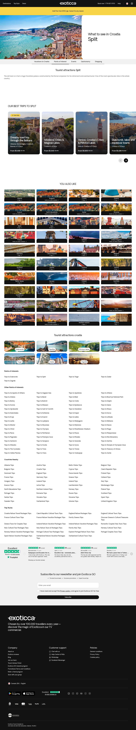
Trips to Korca (106, 413)
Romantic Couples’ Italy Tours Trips (114, 524)
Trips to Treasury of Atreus (110, 449)
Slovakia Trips (42, 497)
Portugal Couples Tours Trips (111, 532)
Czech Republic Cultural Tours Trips (49, 513)
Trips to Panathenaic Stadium (79, 429)
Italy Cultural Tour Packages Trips (16, 528)
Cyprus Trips (73, 469)
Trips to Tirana (74, 449)
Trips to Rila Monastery (109, 437)
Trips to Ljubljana (43, 421)
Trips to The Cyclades (12, 449)
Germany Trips (42, 477)
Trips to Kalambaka (11, 413)
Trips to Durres (9, 405)
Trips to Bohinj (9, 401)
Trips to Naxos (106, 425)
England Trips (41, 473)
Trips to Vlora (41, 453)
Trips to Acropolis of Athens (14, 393)
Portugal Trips (9, 493)
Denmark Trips (9, 473)
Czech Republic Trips (108, 469)
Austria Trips (41, 465)
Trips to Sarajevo (43, 441)
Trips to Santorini (10, 441)
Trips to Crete (74, 401)
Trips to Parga (106, 429)
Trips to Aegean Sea (44, 393)
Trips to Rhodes (74, 437)
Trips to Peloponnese (108, 433)
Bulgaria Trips (9, 469)
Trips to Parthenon (43, 433)
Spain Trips (105, 497)
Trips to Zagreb (9, 381)
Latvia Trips (41, 485)
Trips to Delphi (106, 401)
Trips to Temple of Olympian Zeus (113, 445)
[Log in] (132, 3)
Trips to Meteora (107, 421)
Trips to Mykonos (75, 425)
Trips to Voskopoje (75, 453)
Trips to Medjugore (75, 421)
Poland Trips (105, 489)
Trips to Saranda (75, 441)
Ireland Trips (73, 481)
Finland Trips (105, 473)
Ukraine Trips (73, 501)
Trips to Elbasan (42, 405)
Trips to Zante (106, 453)
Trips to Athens (106, 393)
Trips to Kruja (9, 417)
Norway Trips (73, 489)
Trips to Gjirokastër (11, 409)
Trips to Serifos (106, 441)
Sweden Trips (9, 501)
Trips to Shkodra (10, 445)
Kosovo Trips (9, 485)
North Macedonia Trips (12, 489)
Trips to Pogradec (10, 437)
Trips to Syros (74, 445)
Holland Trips (106, 477)
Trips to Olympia (43, 429)
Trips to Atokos (9, 397)
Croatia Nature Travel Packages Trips (17, 513)
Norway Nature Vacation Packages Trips (19, 532)
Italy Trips (104, 481)
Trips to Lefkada (107, 417)
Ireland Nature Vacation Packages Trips (83, 524)
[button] (68, 597)
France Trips (8, 477)
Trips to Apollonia (75, 393)
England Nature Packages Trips (80, 513)
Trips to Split (41, 377)
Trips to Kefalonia (43, 413)
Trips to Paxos (74, 433)
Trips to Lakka (74, 417)
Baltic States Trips (75, 465)
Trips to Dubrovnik (11, 377)
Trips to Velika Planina (12, 453)
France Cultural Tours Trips (14, 517)
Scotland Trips (106, 493)
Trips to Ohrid (9, 429)
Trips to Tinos (41, 449)
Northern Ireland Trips (44, 489)
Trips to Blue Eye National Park (112, 397)
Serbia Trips (8, 497)
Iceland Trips (41, 481)
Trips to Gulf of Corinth (45, 409)
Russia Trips (73, 493)
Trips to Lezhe (9, 421)
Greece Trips (73, 477)
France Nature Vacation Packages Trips (51, 517)
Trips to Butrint (42, 401)
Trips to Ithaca (106, 409)
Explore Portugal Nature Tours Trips (81, 532)
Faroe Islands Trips (75, 473)
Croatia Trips (41, 469)
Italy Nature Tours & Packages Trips (49, 528)
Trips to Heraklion (75, 409)
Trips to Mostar (9, 425)
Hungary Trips (9, 481)
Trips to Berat (41, 397)
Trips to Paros (9, 433)
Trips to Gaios (106, 405)
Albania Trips (9, 465)
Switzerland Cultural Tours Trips (80, 536)
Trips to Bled (73, 397)
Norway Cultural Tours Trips (111, 528)
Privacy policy (65, 591)
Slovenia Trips (74, 497)
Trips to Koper (74, 413)
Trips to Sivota (42, 445)
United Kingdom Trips (109, 501)
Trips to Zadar (106, 377)
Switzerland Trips (43, 501)
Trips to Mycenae (43, 425)
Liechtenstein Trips (75, 485)
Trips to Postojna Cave (45, 437)
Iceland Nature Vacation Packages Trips (51, 524)
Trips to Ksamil (42, 417)
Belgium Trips (106, 465)
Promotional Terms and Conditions (19, 669)
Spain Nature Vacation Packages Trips (18, 536)
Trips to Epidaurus (75, 405)
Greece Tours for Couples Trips (15, 524)
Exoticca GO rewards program (18, 666)
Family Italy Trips (75, 528)
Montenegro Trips (107, 485)
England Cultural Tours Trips (111, 513)
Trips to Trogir (74, 377)
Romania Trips (42, 493)
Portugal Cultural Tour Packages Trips (50, 532)
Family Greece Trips (76, 517)
